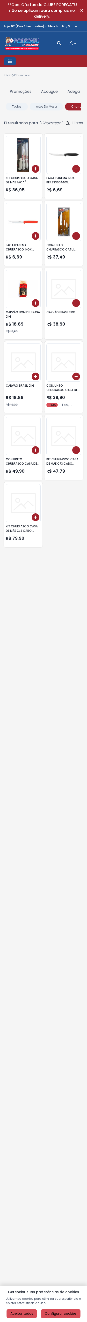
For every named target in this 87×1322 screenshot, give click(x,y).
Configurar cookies (61, 1313)
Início (8, 75)
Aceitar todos (21, 1313)
